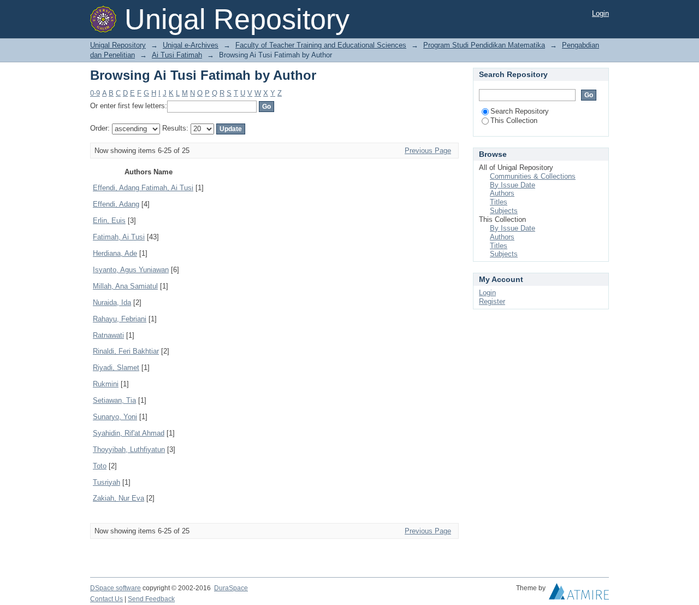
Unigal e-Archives (190, 45)
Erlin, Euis (109, 220)
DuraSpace (231, 588)
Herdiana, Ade (115, 253)
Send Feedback (151, 599)
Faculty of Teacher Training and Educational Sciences (320, 45)
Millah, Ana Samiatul (125, 286)
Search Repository (519, 111)
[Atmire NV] (579, 594)
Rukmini (106, 384)
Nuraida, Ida (112, 302)
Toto (99, 466)
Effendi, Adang (116, 204)
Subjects (504, 211)
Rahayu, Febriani (119, 319)
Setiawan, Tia (114, 400)
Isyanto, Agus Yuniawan (131, 270)
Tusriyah (106, 482)
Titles (498, 202)
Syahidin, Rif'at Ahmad (128, 433)
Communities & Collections (533, 176)
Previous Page (428, 150)
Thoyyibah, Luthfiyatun (129, 449)
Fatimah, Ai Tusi (119, 237)
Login (600, 13)
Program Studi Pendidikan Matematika (484, 45)
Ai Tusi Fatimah (177, 55)
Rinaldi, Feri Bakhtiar (126, 351)
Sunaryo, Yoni (115, 417)
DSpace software (115, 588)
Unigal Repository (118, 45)
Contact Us (106, 599)
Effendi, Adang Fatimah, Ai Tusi (143, 188)
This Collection (513, 120)
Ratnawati (108, 335)
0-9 (95, 93)
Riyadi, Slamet (116, 367)
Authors (502, 193)
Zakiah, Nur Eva (118, 498)
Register (492, 301)
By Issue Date (512, 185)
